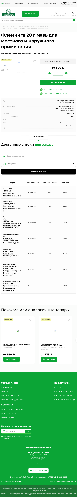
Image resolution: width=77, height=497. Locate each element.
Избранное (65, 15)
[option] (19, 63)
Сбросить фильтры (38, 171)
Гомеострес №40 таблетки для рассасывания (16, 344)
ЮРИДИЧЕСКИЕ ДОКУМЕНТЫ (13, 400)
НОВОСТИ (5, 392)
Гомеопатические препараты (35, 26)
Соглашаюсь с (17, 437)
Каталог (32, 14)
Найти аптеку (19, 3)
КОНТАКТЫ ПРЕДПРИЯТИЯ (12, 410)
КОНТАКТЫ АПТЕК (8, 414)
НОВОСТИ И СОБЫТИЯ (63, 392)
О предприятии (33, 3)
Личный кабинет (56, 15)
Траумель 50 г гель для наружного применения (51, 344)
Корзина (73, 15)
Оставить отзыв (40, 471)
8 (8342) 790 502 (69, 3)
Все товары (17, 26)
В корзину (59, 82)
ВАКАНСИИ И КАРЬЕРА (10, 396)
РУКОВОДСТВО (7, 418)
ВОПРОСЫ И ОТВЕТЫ (63, 396)
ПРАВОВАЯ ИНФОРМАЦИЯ (65, 400)
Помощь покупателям (50, 3)
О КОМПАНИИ (7, 388)
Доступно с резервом (53, 89)
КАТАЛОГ (58, 388)
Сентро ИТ (71, 481)
